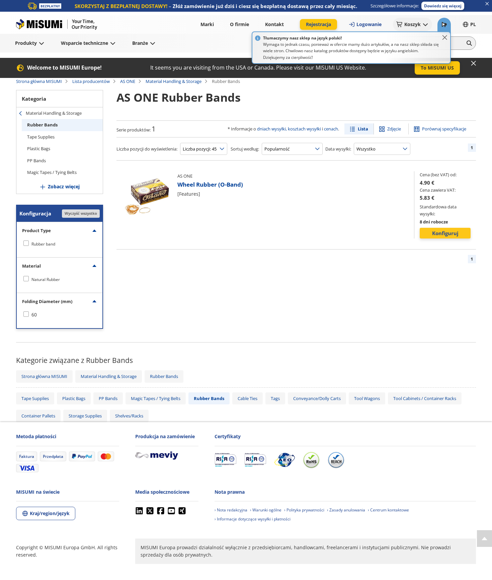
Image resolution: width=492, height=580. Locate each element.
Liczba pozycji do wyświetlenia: (146, 149)
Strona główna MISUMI (39, 81)
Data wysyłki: (338, 149)
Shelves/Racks (129, 416)
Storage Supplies (85, 416)
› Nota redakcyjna (231, 510)
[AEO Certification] (284, 460)
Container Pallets (38, 416)
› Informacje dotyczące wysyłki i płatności (253, 519)
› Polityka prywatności (304, 510)
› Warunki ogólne (265, 510)
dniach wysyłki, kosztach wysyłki (289, 129)
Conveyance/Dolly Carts (317, 398)
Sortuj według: (245, 149)
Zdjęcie (394, 129)
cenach (331, 129)
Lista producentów (91, 81)
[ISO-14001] (255, 460)
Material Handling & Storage (173, 81)
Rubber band (43, 244)
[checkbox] (59, 244)
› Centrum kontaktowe (388, 510)
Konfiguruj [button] (445, 233)
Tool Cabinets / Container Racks (424, 398)
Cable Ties (247, 398)
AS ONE (127, 81)
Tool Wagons (367, 398)
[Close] (444, 37)
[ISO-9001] (225, 460)
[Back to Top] (484, 538)
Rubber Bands (42, 125)
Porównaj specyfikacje (444, 129)
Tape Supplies (41, 137)
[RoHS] (311, 460)
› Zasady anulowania (346, 510)
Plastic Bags (38, 149)
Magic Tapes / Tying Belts (52, 172)
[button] (442, 6)
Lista (363, 129)
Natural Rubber (45, 279)
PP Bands (36, 161)
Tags (275, 398)
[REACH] (336, 460)
